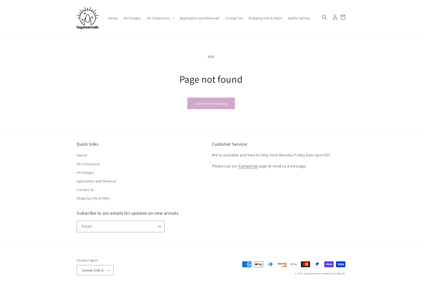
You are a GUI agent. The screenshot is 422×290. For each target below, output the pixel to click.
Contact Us (85, 189)
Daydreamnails (312, 273)
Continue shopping (211, 103)
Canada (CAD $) (93, 270)
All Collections (88, 164)
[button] (160, 18)
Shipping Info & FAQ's (93, 198)
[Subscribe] (159, 226)
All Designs (85, 172)
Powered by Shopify (333, 273)
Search (82, 155)
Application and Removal (96, 181)
